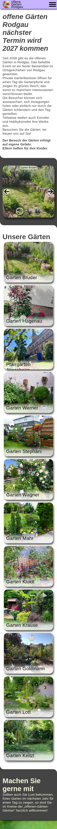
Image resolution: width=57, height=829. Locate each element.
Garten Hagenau (24, 321)
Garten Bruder (28, 167)
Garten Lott (18, 712)
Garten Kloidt (20, 581)
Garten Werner (22, 407)
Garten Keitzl (20, 755)
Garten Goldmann (25, 668)
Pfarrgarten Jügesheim (18, 367)
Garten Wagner (22, 494)
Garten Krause (22, 625)
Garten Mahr (20, 538)
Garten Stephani (23, 451)
